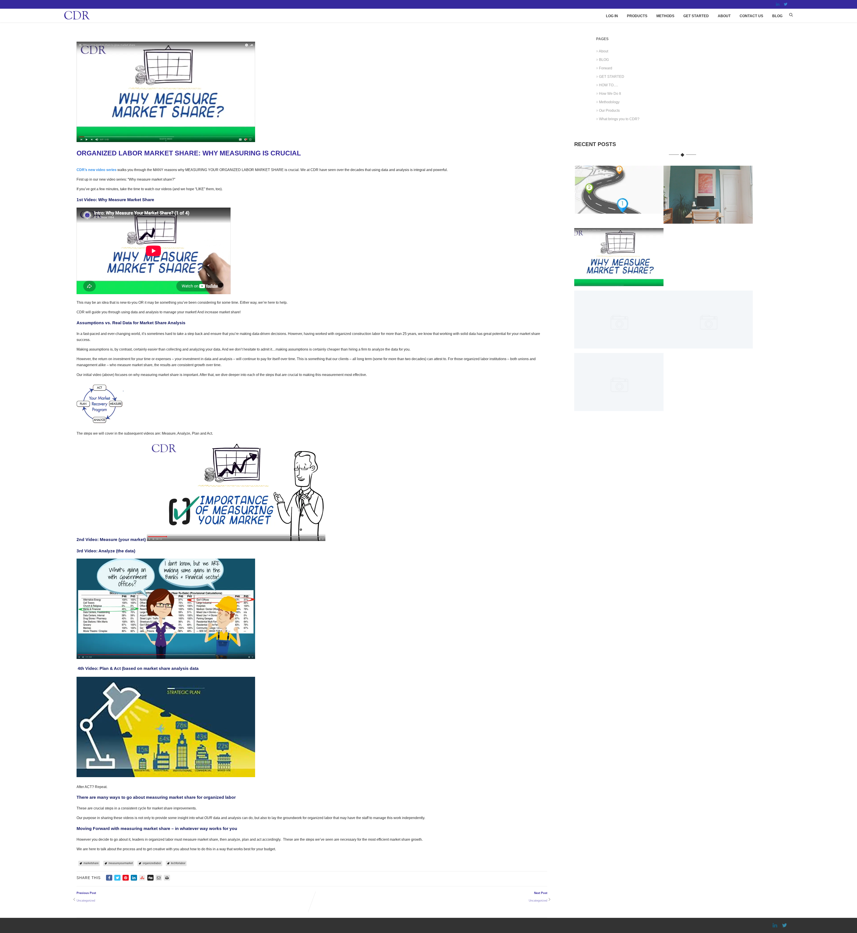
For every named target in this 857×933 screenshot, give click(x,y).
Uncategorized (86, 900)
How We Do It (610, 93)
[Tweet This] (117, 878)
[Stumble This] (142, 878)
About (724, 16)
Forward (605, 68)
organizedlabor (152, 863)
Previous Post (113, 894)
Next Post (494, 894)
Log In (612, 16)
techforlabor (178, 863)
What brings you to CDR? (619, 119)
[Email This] (159, 878)
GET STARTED (696, 16)
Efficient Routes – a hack (618, 210)
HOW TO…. (608, 85)
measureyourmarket (120, 863)
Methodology (609, 102)
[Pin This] (126, 878)
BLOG (777, 16)
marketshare (91, 863)
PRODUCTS (637, 16)
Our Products (609, 110)
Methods (665, 16)
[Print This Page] (167, 878)
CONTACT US (751, 16)
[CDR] (77, 20)
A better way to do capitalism (708, 345)
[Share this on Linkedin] (134, 878)
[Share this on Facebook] (109, 878)
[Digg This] (150, 878)
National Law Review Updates (619, 407)
